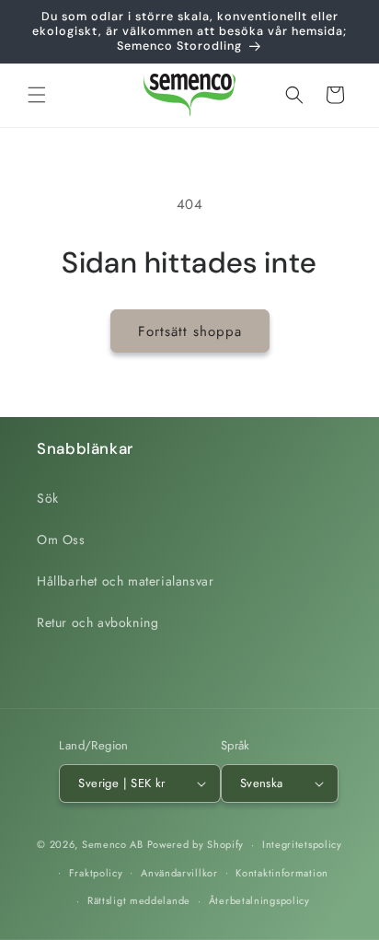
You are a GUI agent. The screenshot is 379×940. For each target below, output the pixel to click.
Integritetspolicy (302, 844)
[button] (37, 95)
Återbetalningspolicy (259, 900)
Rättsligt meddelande (138, 900)
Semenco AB (113, 844)
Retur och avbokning (97, 622)
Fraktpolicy (96, 872)
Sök (48, 498)
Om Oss (61, 539)
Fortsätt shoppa (190, 331)
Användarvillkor (179, 872)
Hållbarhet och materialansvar (125, 581)
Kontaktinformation (281, 872)
